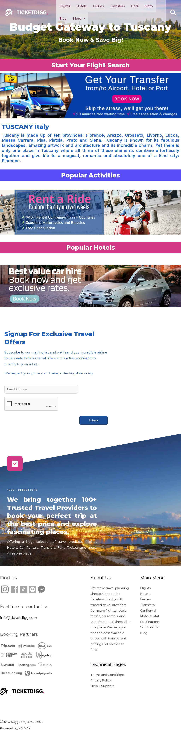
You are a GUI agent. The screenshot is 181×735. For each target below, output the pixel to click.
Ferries (98, 6)
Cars (134, 6)
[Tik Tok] (19, 589)
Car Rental (148, 610)
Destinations (150, 621)
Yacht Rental (150, 627)
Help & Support (102, 686)
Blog (63, 19)
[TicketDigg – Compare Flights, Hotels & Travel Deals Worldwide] (26, 12)
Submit (93, 420)
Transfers (117, 6)
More (77, 19)
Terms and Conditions (107, 674)
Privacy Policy (100, 680)
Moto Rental (149, 616)
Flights (64, 6)
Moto (149, 6)
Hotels (82, 6)
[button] (173, 12)
